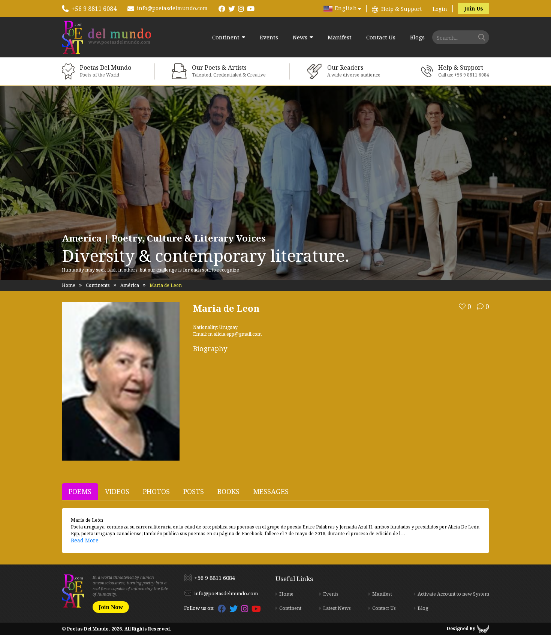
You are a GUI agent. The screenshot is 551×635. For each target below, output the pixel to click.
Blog (423, 608)
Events (269, 37)
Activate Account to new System (453, 593)
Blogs (417, 37)
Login (440, 8)
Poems (80, 491)
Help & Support (401, 8)
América (129, 285)
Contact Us (380, 37)
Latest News (337, 608)
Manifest (340, 37)
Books (228, 491)
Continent (226, 37)
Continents (98, 285)
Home (68, 285)
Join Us (473, 8)
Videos (117, 491)
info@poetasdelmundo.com (172, 8)
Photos (156, 491)
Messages (271, 491)
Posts (193, 491)
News (300, 37)
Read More (85, 540)
